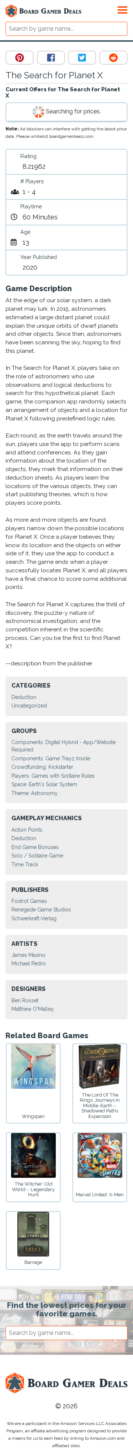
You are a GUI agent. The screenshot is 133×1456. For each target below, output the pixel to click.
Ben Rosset (24, 1000)
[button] (122, 9)
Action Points (26, 830)
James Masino (28, 955)
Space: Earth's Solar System (44, 784)
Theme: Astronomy (34, 793)
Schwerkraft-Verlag (34, 918)
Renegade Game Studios (41, 910)
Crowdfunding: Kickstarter (42, 767)
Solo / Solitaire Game (37, 856)
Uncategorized (29, 706)
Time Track (24, 864)
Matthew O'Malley (32, 1009)
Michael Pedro (28, 963)
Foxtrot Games (29, 901)
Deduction (23, 697)
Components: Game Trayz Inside (50, 758)
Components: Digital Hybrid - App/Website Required (63, 746)
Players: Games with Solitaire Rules (53, 776)
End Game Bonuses (35, 847)
